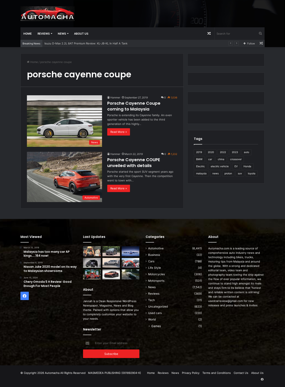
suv (240, 173)
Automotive (156, 248)
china (221, 159)
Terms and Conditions (216, 372)
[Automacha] (47, 13)
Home (27, 33)
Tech (151, 300)
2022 (223, 152)
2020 (211, 152)
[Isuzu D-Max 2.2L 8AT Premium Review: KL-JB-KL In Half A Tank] (111, 251)
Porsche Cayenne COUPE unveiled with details (133, 162)
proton (228, 173)
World (152, 319)
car (210, 159)
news (215, 173)
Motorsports (156, 280)
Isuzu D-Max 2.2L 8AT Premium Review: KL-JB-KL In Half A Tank (85, 43)
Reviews (44, 33)
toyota (251, 173)
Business (154, 254)
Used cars (155, 313)
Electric (200, 166)
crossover (236, 159)
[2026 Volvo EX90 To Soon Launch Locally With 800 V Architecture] (111, 263)
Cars (151, 261)
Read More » (118, 131)
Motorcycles (156, 274)
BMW (199, 159)
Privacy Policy (190, 372)
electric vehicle (220, 166)
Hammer (115, 97)
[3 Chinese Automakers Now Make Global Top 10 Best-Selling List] (130, 251)
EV (236, 166)
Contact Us (241, 372)
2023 (235, 152)
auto (246, 152)
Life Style (154, 267)
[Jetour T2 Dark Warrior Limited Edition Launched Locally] (92, 263)
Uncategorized (158, 306)
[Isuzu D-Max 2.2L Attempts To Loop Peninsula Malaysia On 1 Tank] (130, 263)
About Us (81, 33)
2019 (199, 152)
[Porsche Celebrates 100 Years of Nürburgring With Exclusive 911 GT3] (130, 274)
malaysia (201, 173)
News (62, 33)
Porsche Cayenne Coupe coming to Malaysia (133, 106)
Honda (247, 166)
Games (156, 326)
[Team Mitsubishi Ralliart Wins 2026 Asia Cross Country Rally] (92, 274)
